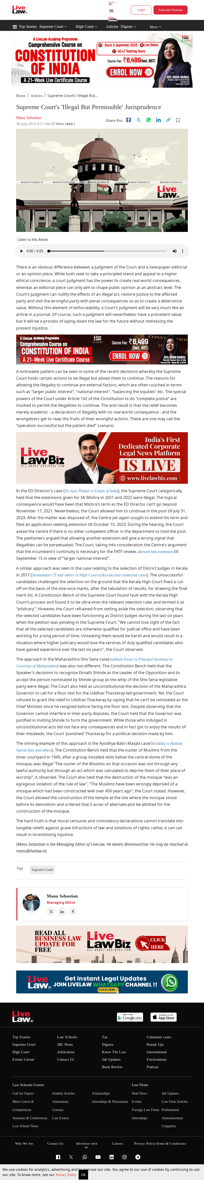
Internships (139, 1118)
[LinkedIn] (62, 911)
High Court (85, 26)
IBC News (65, 1044)
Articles (112, 26)
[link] (168, 120)
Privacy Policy (66, 1175)
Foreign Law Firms (145, 1110)
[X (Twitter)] (51, 911)
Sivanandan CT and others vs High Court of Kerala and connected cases (89, 575)
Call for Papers (23, 1093)
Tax (105, 1037)
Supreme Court (51, 26)
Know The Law (114, 1052)
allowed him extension (155, 552)
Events (136, 1102)
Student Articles (63, 1093)
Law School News (25, 1126)
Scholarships (101, 1093)
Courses (57, 1110)
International (157, 1052)
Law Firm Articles (175, 1102)
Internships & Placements (110, 1102)
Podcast (152, 1067)
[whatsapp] (148, 120)
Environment (157, 1059)
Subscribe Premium (170, 10)
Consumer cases (159, 1037)
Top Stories (28, 26)
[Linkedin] (158, 120)
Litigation (169, 1126)
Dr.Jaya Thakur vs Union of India (91, 491)
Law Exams (60, 1118)
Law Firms (140, 1085)
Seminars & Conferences (29, 1118)
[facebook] (128, 120)
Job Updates (111, 1059)
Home (21, 96)
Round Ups (155, 1044)
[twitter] (138, 120)
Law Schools (67, 1037)
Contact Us (65, 1059)
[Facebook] (73, 911)
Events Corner (23, 1059)
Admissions (60, 1102)
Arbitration (66, 1052)
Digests (126, 26)
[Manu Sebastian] (31, 902)
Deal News (139, 1093)
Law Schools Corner (28, 1085)
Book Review (112, 1067)
